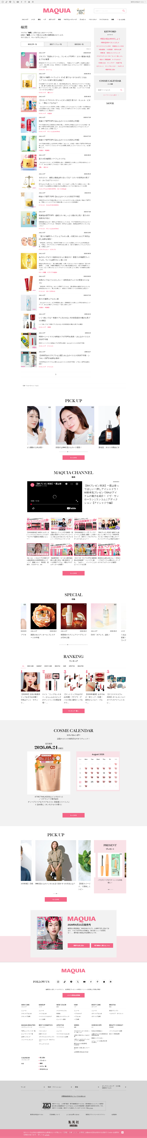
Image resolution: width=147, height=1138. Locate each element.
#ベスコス (42, 205)
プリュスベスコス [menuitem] (44, 1044)
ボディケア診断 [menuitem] (96, 1016)
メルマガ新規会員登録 (73, 995)
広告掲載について (55, 1114)
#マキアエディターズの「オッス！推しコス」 (110, 56)
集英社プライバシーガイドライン (95, 1114)
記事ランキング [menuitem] (25, 1036)
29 (116, 781)
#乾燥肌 (47, 150)
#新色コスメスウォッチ (113, 53)
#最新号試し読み (110, 69)
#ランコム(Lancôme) (53, 131)
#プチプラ (42, 70)
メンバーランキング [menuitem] (27, 1039)
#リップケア (110, 63)
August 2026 (98, 754)
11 (92, 773)
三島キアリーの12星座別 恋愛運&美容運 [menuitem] (100, 1034)
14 (110, 773)
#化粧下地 (119, 63)
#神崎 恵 (102, 53)
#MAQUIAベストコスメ (110, 42)
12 (98, 773)
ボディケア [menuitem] (52, 19)
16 (80, 777)
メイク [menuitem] (33, 19)
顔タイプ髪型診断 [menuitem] (114, 1034)
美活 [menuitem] (59, 19)
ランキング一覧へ (73, 711)
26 (98, 781)
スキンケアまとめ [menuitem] (26, 1013)
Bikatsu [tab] (57, 666)
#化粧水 (49, 113)
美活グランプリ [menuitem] (113, 1010)
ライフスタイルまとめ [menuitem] (62, 1034)
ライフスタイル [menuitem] (103, 19)
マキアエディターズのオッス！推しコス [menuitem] (82, 1031)
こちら (91, 1108)
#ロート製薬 (42, 272)
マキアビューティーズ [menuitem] (70, 19)
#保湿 (49, 327)
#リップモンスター (110, 66)
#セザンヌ (121, 66)
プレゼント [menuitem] (83, 19)
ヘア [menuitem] (44, 19)
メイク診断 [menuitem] (42, 1019)
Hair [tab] (64, 666)
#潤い (40, 167)
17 (86, 777)
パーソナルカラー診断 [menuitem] (115, 1031)
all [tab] (23, 666)
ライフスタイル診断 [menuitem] (62, 1036)
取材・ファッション (54, 1087)
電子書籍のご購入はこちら (102, 945)
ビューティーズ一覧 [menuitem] (27, 1034)
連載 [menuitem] (112, 19)
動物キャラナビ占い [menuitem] (97, 1038)
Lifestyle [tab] (72, 666)
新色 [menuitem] (39, 19)
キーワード (30, 386)
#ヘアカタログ (116, 59)
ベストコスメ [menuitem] (93, 19)
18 (92, 777)
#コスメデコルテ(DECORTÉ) (47, 189)
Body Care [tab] (48, 666)
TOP (24, 386)
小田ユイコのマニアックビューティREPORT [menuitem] (82, 1040)
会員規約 (114, 1114)
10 (86, 773)
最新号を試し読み (79, 945)
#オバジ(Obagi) (61, 189)
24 (86, 781)
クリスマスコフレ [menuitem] (61, 1010)
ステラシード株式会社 (49, 799)
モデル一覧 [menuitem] (43, 1066)
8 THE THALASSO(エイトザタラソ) (49, 797)
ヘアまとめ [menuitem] (77, 1016)
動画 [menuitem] (41, 1063)
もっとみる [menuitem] (122, 19)
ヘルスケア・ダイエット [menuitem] (116, 1013)
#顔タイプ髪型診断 (105, 59)
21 (110, 777)
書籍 (76, 1087)
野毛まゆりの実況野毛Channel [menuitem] (80, 1044)
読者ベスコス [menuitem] (43, 1034)
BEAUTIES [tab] (81, 666)
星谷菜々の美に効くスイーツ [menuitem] (82, 1048)
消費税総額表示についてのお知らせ (73, 1096)
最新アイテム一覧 (56, 44)
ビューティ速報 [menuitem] (61, 1019)
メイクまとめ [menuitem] (43, 1013)
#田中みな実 (117, 49)
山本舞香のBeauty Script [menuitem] (81, 1052)
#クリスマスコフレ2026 (104, 46)
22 (116, 777)
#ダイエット (100, 66)
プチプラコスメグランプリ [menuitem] (46, 1036)
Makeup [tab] (39, 666)
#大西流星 (110, 49)
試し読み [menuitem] (42, 1057)
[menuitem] (29, 1006)
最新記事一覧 (32, 44)
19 (98, 777)
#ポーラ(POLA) (50, 291)
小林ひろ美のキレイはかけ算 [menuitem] (82, 1036)
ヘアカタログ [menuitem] (78, 1013)
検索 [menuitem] (22, 1063)
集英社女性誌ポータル (137, 2)
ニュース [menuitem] (23, 1010)
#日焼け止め (102, 63)
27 (104, 781)
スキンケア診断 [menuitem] (25, 1016)
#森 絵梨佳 (102, 49)
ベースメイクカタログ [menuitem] (45, 1016)
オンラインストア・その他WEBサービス (111, 1087)
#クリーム (49, 70)
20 (104, 777)
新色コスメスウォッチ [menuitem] (62, 1016)
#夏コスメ (50, 92)
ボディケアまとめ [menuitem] (97, 1013)
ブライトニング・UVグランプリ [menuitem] (47, 1040)
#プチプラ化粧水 (52, 272)
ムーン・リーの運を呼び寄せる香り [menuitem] (99, 1041)
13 (104, 773)
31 (86, 786)
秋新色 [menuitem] (58, 1013)
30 (80, 786)
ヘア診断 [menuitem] (76, 1019)
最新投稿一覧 (79, 44)
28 (110, 781)
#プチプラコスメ (44, 249)
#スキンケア (42, 92)
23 (80, 781)
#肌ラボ (45, 167)
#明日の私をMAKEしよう (110, 39)
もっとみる (73, 457)
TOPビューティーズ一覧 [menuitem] (28, 1031)
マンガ (23, 1087)
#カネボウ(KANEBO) (52, 205)
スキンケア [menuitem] (25, 19)
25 (92, 781)
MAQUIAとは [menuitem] (44, 1069)
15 (116, 773)
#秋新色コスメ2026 (118, 46)
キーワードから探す (110, 95)
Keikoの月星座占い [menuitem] (97, 1031)
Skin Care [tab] (30, 666)
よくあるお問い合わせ (72, 1114)
